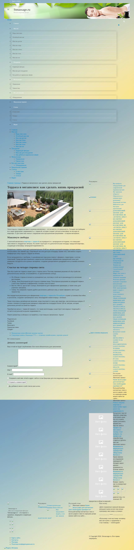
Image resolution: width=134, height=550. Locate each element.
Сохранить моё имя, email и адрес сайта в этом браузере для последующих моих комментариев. (44, 378)
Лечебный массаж (18, 37)
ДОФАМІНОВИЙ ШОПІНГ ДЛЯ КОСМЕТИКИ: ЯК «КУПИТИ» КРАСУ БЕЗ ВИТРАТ (120, 215)
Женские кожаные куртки (27, 333)
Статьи (16, 107)
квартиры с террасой (31, 241)
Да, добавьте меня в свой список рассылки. (24, 386)
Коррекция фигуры (18, 67)
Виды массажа (17, 33)
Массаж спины (17, 49)
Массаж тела (17, 53)
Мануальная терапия (20, 102)
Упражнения (16, 84)
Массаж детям (17, 41)
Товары (15, 116)
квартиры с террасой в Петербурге (52, 295)
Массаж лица (17, 45)
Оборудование (17, 97)
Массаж (16, 28)
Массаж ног (16, 57)
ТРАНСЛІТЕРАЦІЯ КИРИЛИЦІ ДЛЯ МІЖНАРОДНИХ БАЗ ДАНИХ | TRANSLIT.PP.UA (119, 302)
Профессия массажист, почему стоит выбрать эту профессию (118, 432)
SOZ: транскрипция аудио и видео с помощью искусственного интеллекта (119, 292)
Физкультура (18, 79)
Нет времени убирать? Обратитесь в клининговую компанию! (117, 196)
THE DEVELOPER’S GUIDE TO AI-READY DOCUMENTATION (120, 340)
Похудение (17, 62)
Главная (16, 23)
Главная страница (13, 183)
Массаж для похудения (20, 71)
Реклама (15, 542)
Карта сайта (16, 538)
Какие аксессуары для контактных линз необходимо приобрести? (81, 507)
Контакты (15, 540)
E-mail (10, 374)
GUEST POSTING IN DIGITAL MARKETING (119, 353)
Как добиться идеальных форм (22, 75)
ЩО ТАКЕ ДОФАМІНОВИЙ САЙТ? (119, 254)
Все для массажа (19, 93)
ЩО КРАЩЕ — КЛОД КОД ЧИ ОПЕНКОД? (118, 261)
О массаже (16, 112)
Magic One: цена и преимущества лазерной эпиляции (119, 275)
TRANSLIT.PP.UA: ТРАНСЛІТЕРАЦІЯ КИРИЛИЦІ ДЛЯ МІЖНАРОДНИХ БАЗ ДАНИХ (119, 313)
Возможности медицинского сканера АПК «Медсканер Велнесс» (118, 451)
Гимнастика (16, 88)
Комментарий (12, 366)
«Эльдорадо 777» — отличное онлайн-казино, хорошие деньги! (40, 335)
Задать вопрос (16, 1)
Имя (9, 370)
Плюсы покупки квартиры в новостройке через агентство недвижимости (120, 407)
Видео (15, 124)
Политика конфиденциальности (23, 544)
